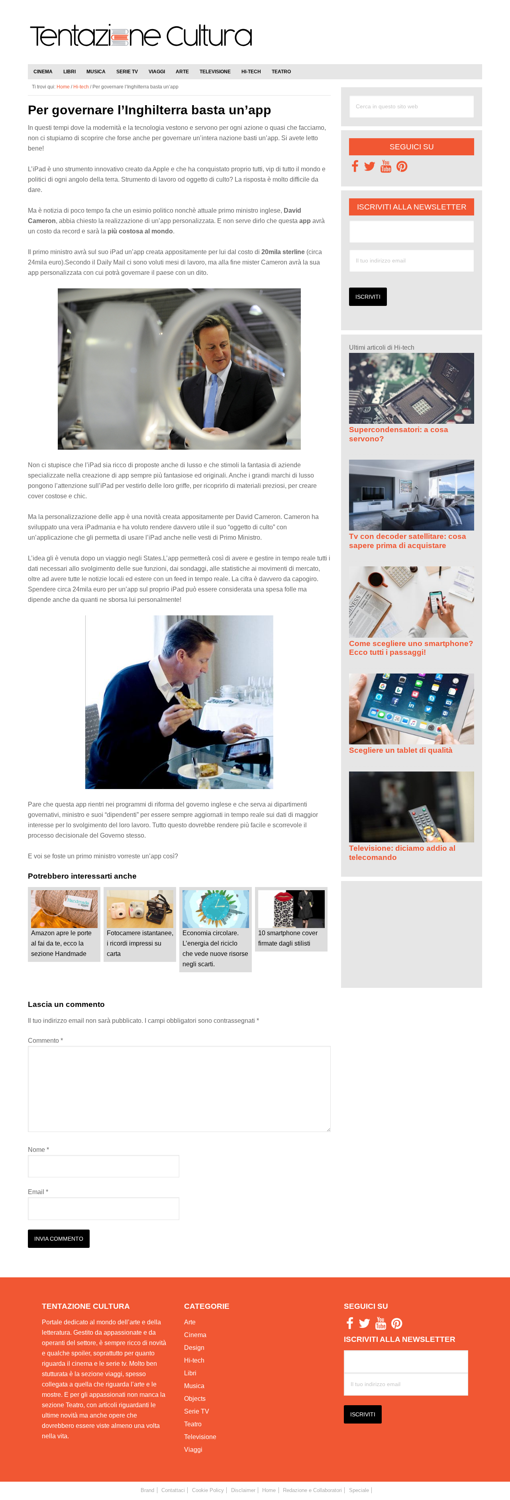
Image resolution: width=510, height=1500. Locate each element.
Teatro (193, 1424)
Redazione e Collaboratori (312, 1490)
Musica (194, 1386)
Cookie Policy (208, 1490)
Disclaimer (243, 1490)
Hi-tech (194, 1360)
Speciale (359, 1490)
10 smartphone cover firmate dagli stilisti (288, 938)
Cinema (195, 1335)
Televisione (200, 1436)
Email (38, 1192)
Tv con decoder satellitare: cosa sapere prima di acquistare (407, 540)
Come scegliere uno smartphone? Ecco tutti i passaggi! (411, 647)
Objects (195, 1398)
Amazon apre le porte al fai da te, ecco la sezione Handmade (61, 943)
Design (194, 1347)
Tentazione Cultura (141, 40)
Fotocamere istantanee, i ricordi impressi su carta (140, 943)
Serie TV (196, 1411)
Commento (45, 1040)
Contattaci (173, 1490)
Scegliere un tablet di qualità (401, 750)
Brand (147, 1490)
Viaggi (193, 1449)
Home (269, 1490)
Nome (38, 1149)
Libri (190, 1373)
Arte (190, 1322)
